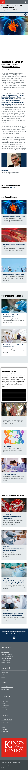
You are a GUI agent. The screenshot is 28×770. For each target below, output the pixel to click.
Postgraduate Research (9, 474)
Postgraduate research (7, 656)
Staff (2, 674)
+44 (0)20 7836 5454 (6, 720)
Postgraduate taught (6, 654)
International (6, 418)
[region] (14, 385)
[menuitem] (14, 652)
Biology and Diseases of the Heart (10, 95)
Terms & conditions (6, 762)
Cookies (3, 767)
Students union (5, 705)
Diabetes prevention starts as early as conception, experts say (13, 550)
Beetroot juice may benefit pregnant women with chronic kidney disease (13, 614)
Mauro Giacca (4, 170)
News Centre (4, 701)
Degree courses (5, 652)
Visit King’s (4, 707)
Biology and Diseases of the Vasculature (12, 96)
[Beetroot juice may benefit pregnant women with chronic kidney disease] (14, 602)
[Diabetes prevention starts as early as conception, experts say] (14, 537)
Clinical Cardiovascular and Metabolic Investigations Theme (13, 346)
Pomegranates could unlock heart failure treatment (12, 517)
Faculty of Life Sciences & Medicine (10, 9)
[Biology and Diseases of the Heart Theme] (14, 207)
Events (3, 703)
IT (1, 691)
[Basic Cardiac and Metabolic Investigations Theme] (14, 306)
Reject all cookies (14, 395)
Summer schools (5, 660)
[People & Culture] (14, 437)
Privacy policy (16, 762)
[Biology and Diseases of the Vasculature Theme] (14, 235)
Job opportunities (5, 710)
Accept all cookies (14, 399)
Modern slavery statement (7, 765)
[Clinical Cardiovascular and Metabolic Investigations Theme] (14, 336)
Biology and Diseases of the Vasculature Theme (14, 245)
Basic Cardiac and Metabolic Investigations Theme (10, 316)
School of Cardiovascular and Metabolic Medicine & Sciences (13, 7)
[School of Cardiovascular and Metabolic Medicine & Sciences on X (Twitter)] (14, 637)
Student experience (6, 662)
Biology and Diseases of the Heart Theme (14, 216)
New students (4, 672)
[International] (14, 409)
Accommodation (5, 689)
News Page (12, 187)
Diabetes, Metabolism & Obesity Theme (13, 274)
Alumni (3, 677)
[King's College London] (14, 746)
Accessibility (19, 765)
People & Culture (7, 446)
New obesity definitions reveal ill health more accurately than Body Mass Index (13, 582)
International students (6, 658)
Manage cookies (14, 391)
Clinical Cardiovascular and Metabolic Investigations (12, 103)
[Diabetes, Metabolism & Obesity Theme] (14, 265)
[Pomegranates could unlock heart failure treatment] (14, 505)
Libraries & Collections (7, 687)
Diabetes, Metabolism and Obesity (11, 98)
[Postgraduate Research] (14, 465)
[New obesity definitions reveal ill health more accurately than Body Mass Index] (14, 570)
